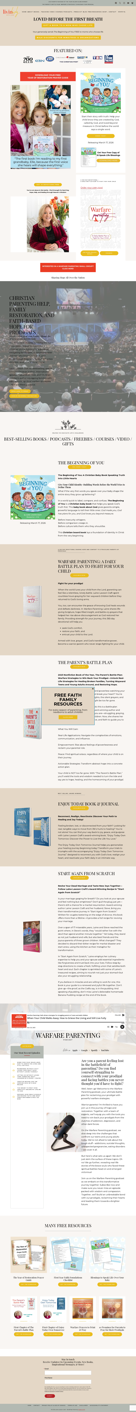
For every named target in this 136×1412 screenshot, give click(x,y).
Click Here (68, 717)
